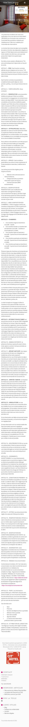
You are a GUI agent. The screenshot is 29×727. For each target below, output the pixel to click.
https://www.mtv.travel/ (20, 577)
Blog (5, 707)
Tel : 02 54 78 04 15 (6, 684)
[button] (17, 10)
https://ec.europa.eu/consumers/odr (12, 585)
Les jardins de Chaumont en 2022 (13, 692)
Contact (6, 711)
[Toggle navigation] (25, 2)
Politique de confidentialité (11, 709)
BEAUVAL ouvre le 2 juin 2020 (12, 694)
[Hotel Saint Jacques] (10, 3)
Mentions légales (9, 713)
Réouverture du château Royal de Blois (15, 690)
